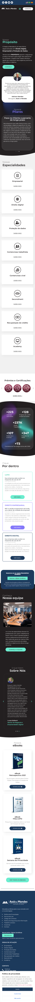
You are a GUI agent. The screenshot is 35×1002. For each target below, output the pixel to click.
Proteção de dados (17, 228)
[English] (27, 3)
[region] (17, 986)
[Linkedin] (3, 2)
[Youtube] (9, 2)
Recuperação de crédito (17, 323)
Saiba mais (17, 186)
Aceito (17, 989)
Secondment (17, 299)
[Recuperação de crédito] (17, 317)
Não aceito (17, 998)
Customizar (17, 994)
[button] (19, 8)
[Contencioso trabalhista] (17, 246)
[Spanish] (32, 3)
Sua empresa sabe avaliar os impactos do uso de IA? (15, 479)
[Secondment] (17, 293)
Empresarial (17, 181)
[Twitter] (12, 2)
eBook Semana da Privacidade (17, 859)
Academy (17, 346)
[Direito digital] (17, 199)
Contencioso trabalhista (17, 252)
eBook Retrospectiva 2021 (17, 774)
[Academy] (17, 340)
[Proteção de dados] (17, 222)
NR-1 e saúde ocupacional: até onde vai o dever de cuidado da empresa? (17, 509)
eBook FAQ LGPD (17, 818)
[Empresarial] (17, 175)
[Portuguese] (29, 3)
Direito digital (17, 205)
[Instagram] (6, 2)
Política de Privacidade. (25, 985)
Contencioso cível (17, 276)
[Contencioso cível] (17, 269)
